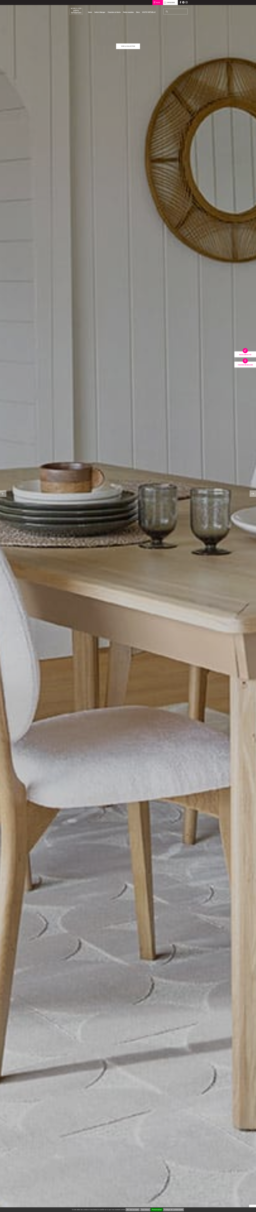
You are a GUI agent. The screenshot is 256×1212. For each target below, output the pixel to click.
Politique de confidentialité (173, 1210)
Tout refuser (145, 1210)
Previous (3, 493)
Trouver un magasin (245, 365)
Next (253, 493)
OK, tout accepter (132, 1210)
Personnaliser (157, 1210)
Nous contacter (245, 355)
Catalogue (171, 2)
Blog (158, 2)
